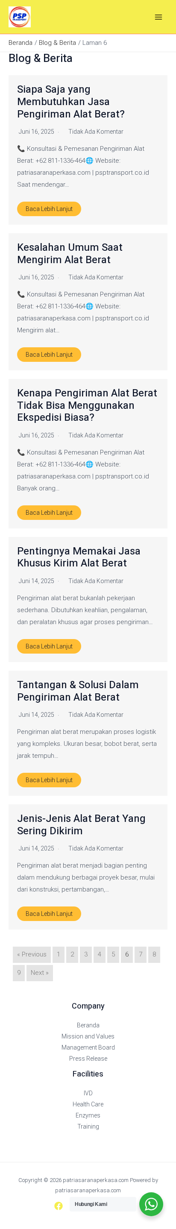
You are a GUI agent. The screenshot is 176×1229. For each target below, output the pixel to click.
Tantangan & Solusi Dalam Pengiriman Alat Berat (78, 691)
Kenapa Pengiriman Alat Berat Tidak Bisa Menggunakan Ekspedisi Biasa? (87, 405)
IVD (88, 1093)
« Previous (32, 954)
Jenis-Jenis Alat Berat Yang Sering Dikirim (81, 825)
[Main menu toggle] (159, 17)
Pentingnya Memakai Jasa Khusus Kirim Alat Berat (79, 557)
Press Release (88, 1058)
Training (88, 1126)
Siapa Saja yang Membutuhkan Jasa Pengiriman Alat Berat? (71, 102)
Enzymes (88, 1115)
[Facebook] (58, 1206)
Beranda (88, 1025)
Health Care (88, 1104)
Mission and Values (88, 1036)
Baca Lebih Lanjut (49, 208)
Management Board (88, 1047)
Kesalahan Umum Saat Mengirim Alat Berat (70, 253)
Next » (40, 973)
